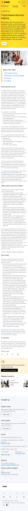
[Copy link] (2, 354)
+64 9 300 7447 (20, 454)
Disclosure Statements (19, 502)
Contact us (16, 500)
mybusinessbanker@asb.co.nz (10, 465)
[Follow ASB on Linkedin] (17, 493)
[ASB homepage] (7, 2)
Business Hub (4, 6)
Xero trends (7, 78)
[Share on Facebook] (7, 354)
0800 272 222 (5, 443)
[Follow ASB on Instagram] (24, 493)
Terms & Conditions (6, 502)
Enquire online (6, 414)
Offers (24, 6)
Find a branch (6, 428)
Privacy (12, 502)
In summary (7, 81)
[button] (2, 2)
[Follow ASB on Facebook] (3, 493)
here (10, 329)
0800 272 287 (5, 455)
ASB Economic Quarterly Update (14, 76)
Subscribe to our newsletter (9, 370)
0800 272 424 (5, 473)
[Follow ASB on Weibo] (17, 497)
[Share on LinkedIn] (18, 354)
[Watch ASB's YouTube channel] (24, 497)
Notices (3, 505)
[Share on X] (12, 354)
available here (20, 252)
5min (13, 385)
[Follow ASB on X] (10, 493)
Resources (15, 6)
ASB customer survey (10, 73)
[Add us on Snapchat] (10, 497)
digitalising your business (9, 174)
